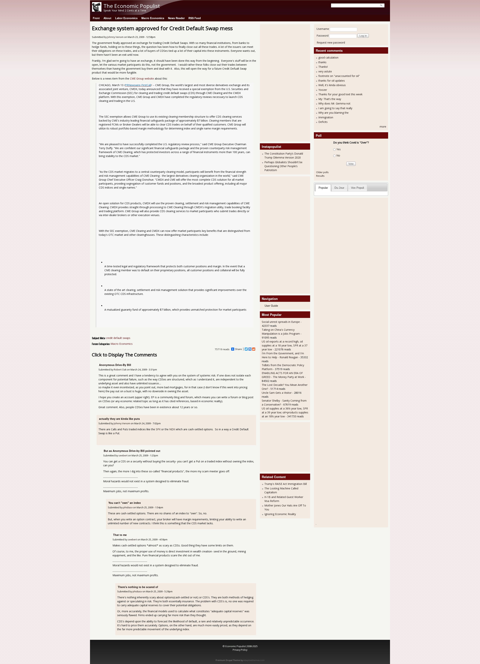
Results (320, 175)
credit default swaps (118, 338)
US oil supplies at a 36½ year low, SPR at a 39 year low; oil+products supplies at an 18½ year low (285, 412)
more (383, 126)
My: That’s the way (329, 99)
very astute (325, 71)
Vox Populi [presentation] (357, 187)
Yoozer (322, 90)
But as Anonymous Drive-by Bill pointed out (132, 451)
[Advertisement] (277, 82)
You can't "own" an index (124, 503)
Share (238, 349)
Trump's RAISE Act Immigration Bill (285, 484)
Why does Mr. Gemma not (334, 103)
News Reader (176, 18)
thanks (322, 62)
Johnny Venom (115, 37)
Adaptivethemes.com (254, 660)
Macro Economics (152, 18)
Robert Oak (120, 369)
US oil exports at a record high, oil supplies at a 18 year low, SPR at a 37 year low (284, 345)
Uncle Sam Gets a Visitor (277, 392)
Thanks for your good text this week (340, 94)
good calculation (328, 57)
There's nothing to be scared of (138, 587)
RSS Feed (194, 18)
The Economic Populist (132, 5)
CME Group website (142, 78)
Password (322, 35)
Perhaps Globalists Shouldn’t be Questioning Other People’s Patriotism (283, 166)
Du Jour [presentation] (339, 187)
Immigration (325, 117)
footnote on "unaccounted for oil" (339, 76)
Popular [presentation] (323, 187)
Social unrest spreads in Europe (281, 322)
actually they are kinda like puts (119, 419)
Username (322, 29)
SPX (158, 429)
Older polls (322, 172)
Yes (338, 149)
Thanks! (323, 66)
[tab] (323, 187)
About (107, 18)
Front (96, 18)
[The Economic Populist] (96, 10)
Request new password (331, 42)
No (338, 155)
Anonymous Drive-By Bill (115, 365)
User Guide (271, 305)
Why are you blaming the (333, 112)
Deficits (323, 122)
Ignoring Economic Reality (280, 514)
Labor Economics (126, 18)
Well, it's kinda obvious (332, 85)
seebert (123, 455)
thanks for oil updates (331, 80)
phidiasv (128, 507)
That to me (120, 535)
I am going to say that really (335, 108)
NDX (172, 429)
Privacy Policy (240, 649)
